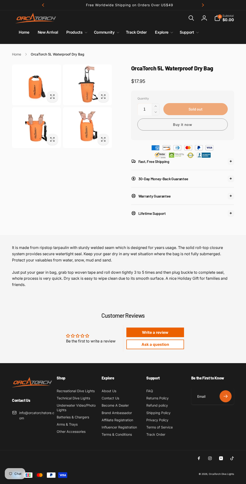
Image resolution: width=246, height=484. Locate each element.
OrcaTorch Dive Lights (221, 473)
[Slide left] (43, 5)
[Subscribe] (226, 396)
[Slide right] (203, 5)
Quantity (143, 98)
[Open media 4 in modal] (87, 127)
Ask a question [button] (155, 344)
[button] (191, 18)
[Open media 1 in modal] (36, 84)
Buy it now (182, 124)
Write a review (155, 332)
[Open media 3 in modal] (36, 127)
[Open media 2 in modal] (87, 84)
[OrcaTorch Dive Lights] (33, 387)
